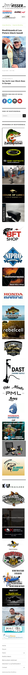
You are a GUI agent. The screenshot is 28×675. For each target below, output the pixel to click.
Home (4, 645)
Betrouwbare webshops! (9, 660)
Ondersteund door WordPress (9, 672)
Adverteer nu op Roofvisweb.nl (11, 663)
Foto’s (4, 653)
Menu (23, 16)
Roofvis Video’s (6, 656)
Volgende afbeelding (17, 25)
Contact (4, 667)
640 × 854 (12, 70)
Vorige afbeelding (6, 25)
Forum (4, 649)
